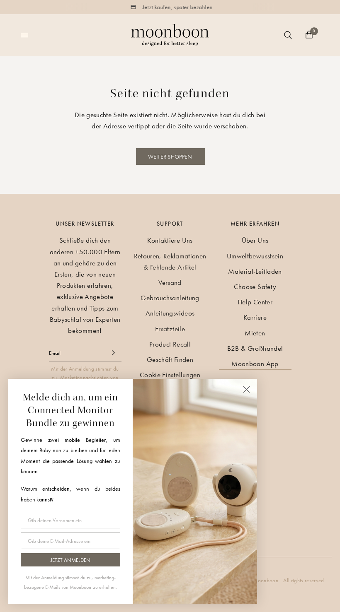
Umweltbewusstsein (255, 255)
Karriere (255, 317)
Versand (169, 282)
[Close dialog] (246, 389)
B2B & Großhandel (255, 348)
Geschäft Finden (170, 359)
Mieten (255, 332)
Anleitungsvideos (170, 313)
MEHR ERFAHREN (255, 223)
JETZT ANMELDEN (70, 560)
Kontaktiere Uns (169, 240)
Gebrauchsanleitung (170, 297)
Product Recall (170, 344)
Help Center (255, 301)
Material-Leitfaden (255, 271)
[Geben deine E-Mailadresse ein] (113, 353)
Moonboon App (254, 363)
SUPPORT (170, 223)
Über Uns (255, 240)
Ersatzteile (170, 328)
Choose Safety (255, 286)
